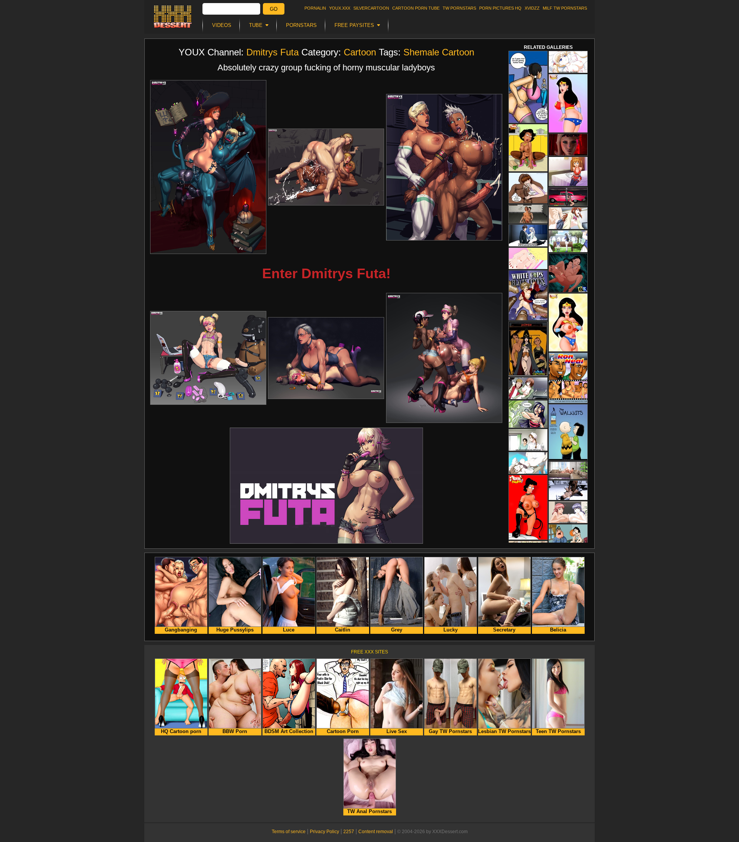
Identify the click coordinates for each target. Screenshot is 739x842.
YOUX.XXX (339, 8)
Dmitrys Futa (272, 52)
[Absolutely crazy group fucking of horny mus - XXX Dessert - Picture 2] (326, 167)
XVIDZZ (532, 8)
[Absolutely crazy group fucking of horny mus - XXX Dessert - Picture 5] (326, 358)
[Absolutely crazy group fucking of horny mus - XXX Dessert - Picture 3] (444, 167)
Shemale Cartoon (438, 52)
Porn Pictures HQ (500, 8)
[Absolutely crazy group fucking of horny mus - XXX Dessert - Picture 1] (208, 167)
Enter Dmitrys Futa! (326, 273)
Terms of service (289, 831)
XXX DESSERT (173, 16)
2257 (348, 831)
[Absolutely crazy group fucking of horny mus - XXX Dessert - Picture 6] (444, 358)
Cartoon (360, 52)
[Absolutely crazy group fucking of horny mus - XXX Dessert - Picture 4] (208, 358)
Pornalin (315, 8)
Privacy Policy (324, 831)
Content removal (375, 831)
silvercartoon (371, 8)
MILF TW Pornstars (565, 8)
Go (274, 9)
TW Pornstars (459, 8)
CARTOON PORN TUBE (416, 8)
